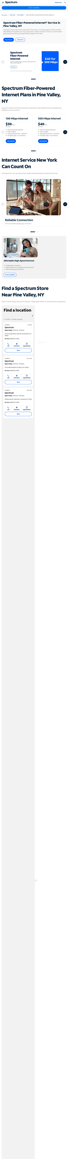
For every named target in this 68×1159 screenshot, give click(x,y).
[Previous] (3, 62)
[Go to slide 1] (32, 231)
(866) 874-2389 (12, 339)
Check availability (34, 8)
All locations (4, 15)
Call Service (20, 39)
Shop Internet (8, 39)
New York (12, 15)
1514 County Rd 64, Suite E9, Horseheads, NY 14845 (18, 334)
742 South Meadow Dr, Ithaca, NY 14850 (17, 367)
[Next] (65, 62)
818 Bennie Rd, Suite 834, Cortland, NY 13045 (18, 399)
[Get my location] (32, 316)
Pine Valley (21, 15)
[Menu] (3, 2)
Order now (58, 2)
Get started (10, 141)
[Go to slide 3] (37, 231)
